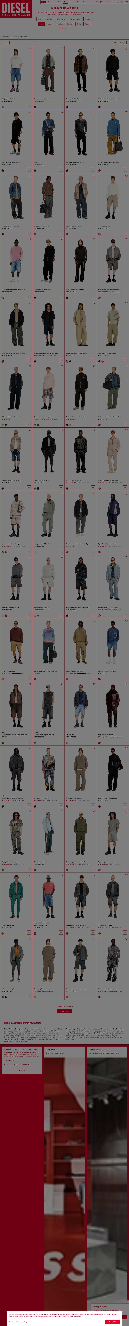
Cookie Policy (78, 1316)
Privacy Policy (66, 1316)
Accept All (112, 1322)
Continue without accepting (18, 1322)
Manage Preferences (47, 1316)
